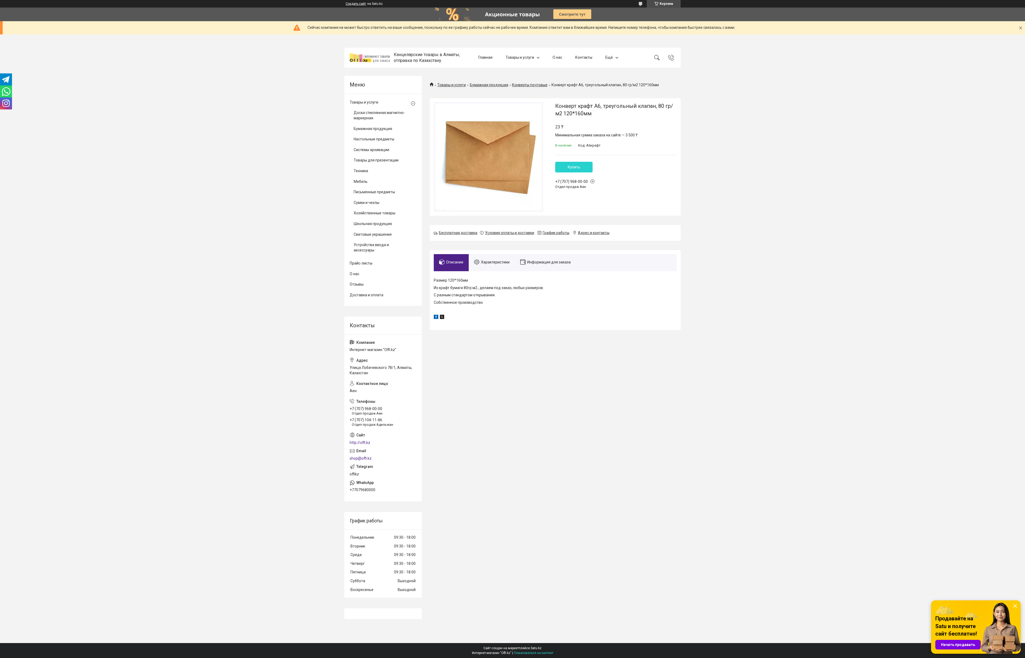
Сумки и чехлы (366, 202)
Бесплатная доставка (458, 233)
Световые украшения (373, 234)
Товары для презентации (376, 160)
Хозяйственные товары (374, 213)
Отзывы (357, 284)
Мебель (361, 181)
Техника (361, 171)
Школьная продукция (373, 224)
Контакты (583, 58)
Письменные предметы (374, 192)
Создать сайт (356, 4)
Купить (574, 167)
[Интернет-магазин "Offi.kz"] (370, 57)
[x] (442, 318)
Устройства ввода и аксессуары (371, 247)
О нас (557, 58)
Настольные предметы (374, 139)
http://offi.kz (360, 442)
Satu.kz (536, 648)
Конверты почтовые (529, 85)
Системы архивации (371, 150)
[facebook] (436, 318)
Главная (485, 58)
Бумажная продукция (489, 85)
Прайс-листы (361, 263)
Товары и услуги (520, 58)
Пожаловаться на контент (533, 653)
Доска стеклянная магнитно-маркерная (379, 115)
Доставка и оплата (366, 295)
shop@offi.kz (361, 458)
